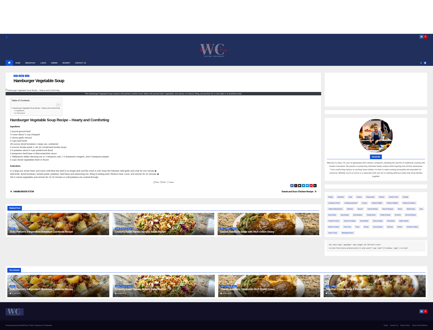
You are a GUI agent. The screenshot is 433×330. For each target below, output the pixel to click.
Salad (129, 228)
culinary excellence (409, 203)
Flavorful (398, 215)
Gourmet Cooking (349, 221)
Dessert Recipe (373, 209)
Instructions (21, 113)
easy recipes (357, 215)
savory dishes (378, 227)
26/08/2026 (16, 293)
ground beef (364, 221)
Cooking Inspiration (350, 203)
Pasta (123, 228)
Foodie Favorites (333, 221)
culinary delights (392, 203)
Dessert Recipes (387, 209)
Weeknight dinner (347, 233)
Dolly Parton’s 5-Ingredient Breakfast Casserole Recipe (41, 231)
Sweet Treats (332, 233)
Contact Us (394, 325)
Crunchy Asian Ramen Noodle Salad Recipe (140, 231)
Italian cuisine (403, 221)
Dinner (21, 76)
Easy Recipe (345, 215)
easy (421, 209)
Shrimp (399, 227)
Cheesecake (370, 197)
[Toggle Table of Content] (57, 105)
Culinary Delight (377, 203)
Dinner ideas (411, 209)
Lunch (234, 228)
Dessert (360, 209)
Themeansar (47, 325)
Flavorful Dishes (410, 215)
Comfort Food (393, 197)
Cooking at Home (334, 203)
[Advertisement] (376, 89)
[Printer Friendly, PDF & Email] (163, 182)
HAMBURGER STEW (23, 191)
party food (347, 227)
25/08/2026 (227, 293)
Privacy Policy (405, 325)
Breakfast (340, 197)
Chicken (381, 197)
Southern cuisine (412, 227)
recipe (366, 227)
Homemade (391, 221)
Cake (350, 197)
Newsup (38, 325)
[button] (421, 63)
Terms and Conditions (419, 325)
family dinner (371, 215)
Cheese (359, 197)
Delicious (350, 209)
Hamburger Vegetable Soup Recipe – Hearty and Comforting (36, 108)
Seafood (390, 227)
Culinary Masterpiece (335, 209)
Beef (15, 76)
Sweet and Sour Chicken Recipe (297, 191)
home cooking (377, 221)
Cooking (405, 197)
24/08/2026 (332, 293)
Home (386, 325)
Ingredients (20, 110)
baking (330, 197)
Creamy (364, 203)
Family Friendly (385, 215)
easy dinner (332, 215)
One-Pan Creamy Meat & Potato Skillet (348, 289)
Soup (27, 76)
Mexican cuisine (333, 227)
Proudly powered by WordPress (17, 325)
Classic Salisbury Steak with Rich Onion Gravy (247, 231)
